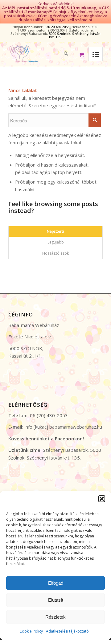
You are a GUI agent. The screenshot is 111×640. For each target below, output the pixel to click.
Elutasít (55, 600)
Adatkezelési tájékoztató (67, 631)
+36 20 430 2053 (56, 26)
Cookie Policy (31, 631)
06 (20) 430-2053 (49, 415)
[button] (102, 499)
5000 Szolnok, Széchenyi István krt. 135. (75, 35)
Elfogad (55, 583)
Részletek (55, 617)
